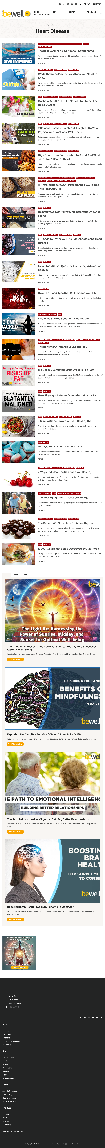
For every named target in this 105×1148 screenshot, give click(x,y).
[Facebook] (60, 4)
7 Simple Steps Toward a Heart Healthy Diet (65, 421)
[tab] (6, 575)
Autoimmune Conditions (46, 44)
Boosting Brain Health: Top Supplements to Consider (40, 906)
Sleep (4, 1075)
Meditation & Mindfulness (47, 314)
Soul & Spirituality (9, 1101)
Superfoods (51, 181)
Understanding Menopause (66, 181)
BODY (58, 44)
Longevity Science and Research (54, 124)
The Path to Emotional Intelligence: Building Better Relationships (48, 819)
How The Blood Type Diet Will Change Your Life (67, 293)
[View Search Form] (101, 13)
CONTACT (97, 4)
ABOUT (87, 4)
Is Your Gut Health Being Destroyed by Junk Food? (69, 548)
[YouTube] (72, 4)
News (4, 1118)
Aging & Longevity (44, 493)
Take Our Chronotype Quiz (12, 1131)
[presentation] (18, 54)
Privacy (45, 1144)
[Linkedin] (85, 1017)
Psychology (6, 1045)
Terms (51, 1144)
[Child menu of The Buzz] (66, 13)
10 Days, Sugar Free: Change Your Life (61, 446)
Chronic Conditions (45, 70)
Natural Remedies (80, 97)
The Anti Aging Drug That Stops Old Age (63, 497)
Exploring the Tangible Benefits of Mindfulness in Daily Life (44, 734)
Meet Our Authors (15, 1007)
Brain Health (7, 1034)
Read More (43, 63)
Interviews (6, 1114)
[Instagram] (68, 4)
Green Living (7, 1094)
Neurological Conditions (85, 178)
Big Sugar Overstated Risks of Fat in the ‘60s (66, 369)
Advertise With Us (15, 1003)
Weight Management (10, 1078)
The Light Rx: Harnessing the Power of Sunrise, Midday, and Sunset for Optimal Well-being (51, 648)
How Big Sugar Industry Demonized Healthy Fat (67, 395)
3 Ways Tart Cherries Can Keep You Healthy (65, 472)
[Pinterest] (76, 4)
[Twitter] (64, 4)
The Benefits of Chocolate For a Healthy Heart (67, 523)
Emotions (6, 1038)
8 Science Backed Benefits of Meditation (64, 318)
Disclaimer (76, 1144)
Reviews (5, 1121)
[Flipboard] (80, 4)
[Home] (47, 25)
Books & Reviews (9, 1031)
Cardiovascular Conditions (72, 44)
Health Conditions (44, 47)
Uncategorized (73, 70)
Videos (5, 1128)
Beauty (5, 1061)
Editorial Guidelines (63, 1144)
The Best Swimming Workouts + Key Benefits (66, 50)
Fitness (85, 44)
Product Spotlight (43, 15)
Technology (6, 1124)
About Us (12, 996)
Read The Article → (16, 659)
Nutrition (41, 181)
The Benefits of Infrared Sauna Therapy (62, 346)
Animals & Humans (9, 1091)
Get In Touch (13, 999)
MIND (60, 314)
